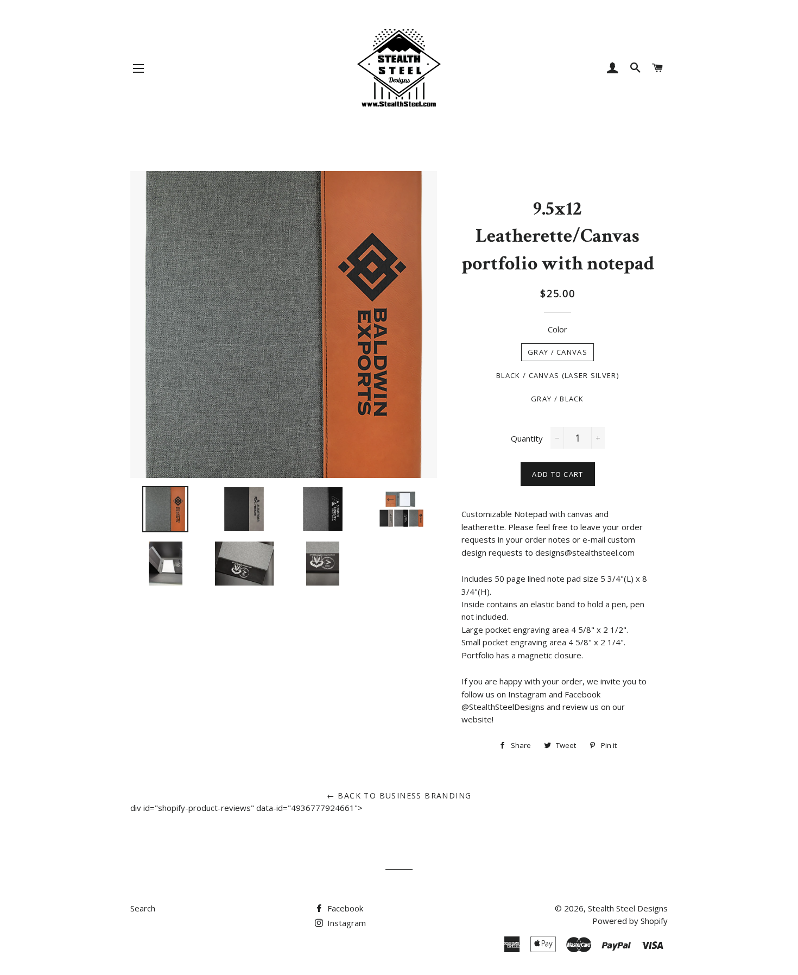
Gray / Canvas (557, 352)
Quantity (527, 438)
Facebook (344, 908)
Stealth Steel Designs (628, 908)
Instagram (345, 922)
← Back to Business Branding (399, 795)
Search (142, 908)
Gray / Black (557, 399)
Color (557, 329)
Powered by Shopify (630, 920)
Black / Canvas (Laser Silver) (557, 375)
